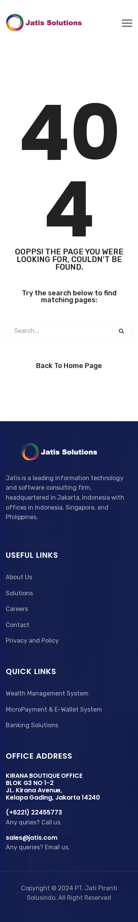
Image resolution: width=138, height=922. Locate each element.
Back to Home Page (69, 366)
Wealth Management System (47, 693)
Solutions (19, 593)
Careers (17, 608)
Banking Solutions (32, 725)
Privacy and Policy (32, 640)
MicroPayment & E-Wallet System (54, 709)
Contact (18, 625)
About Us (19, 577)
